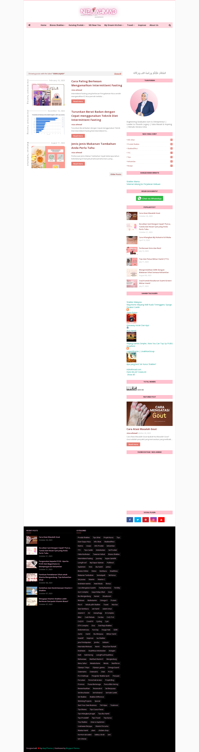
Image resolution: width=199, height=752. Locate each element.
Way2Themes (48, 748)
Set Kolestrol (97, 693)
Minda (106, 663)
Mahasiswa (82, 659)
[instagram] (153, 519)
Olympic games (99, 667)
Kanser (96, 596)
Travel (106, 604)
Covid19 (90, 621)
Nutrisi (80, 546)
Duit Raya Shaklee (105, 625)
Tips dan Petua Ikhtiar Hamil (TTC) (154, 259)
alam (93, 730)
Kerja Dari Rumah (109, 646)
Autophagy (98, 613)
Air (89, 613)
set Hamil (95, 609)
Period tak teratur (95, 680)
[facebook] (130, 519)
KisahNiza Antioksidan (97, 651)
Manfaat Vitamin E (96, 659)
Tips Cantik (88, 550)
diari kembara (83, 609)
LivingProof (82, 562)
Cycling (99, 621)
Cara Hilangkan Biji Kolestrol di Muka (155, 237)
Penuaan (116, 676)
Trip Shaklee (82, 722)
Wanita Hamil (83, 730)
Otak (103, 672)
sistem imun (107, 609)
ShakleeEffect (150, 148)
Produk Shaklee (150, 144)
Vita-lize (115, 604)
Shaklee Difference (97, 697)
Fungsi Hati (106, 630)
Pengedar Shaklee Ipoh (100, 676)
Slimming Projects (84, 701)
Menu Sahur (82, 663)
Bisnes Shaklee (114, 554)
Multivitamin (92, 600)
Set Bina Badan (83, 693)
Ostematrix (82, 672)
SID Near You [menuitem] (95, 25)
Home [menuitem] (43, 25)
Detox (94, 571)
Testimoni (114, 705)
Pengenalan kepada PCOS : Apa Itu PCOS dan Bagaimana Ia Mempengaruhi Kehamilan (53, 564)
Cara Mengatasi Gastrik (87, 588)
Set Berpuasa (110, 688)
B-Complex (109, 613)
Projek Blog (109, 680)
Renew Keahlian (84, 688)
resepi (150, 166)
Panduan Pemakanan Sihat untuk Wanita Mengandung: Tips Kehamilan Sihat (55, 577)
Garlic (80, 634)
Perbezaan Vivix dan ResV (150, 248)
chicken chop (104, 730)
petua (108, 567)
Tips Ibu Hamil (103, 713)
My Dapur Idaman (97, 562)
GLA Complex (83, 592)
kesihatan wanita (84, 583)
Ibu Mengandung (84, 596)
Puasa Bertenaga (94, 684)
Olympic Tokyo (83, 667)
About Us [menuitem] (154, 25)
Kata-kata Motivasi (85, 646)
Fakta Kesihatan (84, 554)
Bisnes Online (83, 571)
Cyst (106, 621)
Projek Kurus (108, 537)
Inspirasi (90, 638)
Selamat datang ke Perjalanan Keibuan (143, 184)
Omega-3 (103, 600)
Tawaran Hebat (99, 554)
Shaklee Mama (133, 181)
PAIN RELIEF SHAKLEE (136, 372)
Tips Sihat (96, 537)
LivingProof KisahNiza (104, 655)
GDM (115, 630)
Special (97, 701)
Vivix (90, 567)
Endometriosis (83, 630)
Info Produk (98, 546)
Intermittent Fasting (85, 558)
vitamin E (81, 613)
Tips (150, 157)
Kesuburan (107, 596)
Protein (113, 600)
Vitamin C (101, 579)
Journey (99, 558)
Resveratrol (97, 688)
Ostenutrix (94, 672)
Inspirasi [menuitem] (142, 25)
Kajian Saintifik (110, 558)
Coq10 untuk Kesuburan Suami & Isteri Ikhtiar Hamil (155, 282)
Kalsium (106, 642)
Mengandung (112, 659)
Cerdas (100, 617)
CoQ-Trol (110, 617)
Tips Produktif (83, 718)
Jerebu (96, 642)
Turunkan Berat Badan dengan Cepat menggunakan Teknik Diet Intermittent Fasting (94, 116)
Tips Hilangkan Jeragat (86, 713)
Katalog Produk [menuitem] (76, 25)
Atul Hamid (131, 330)
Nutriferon (116, 663)
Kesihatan (81, 651)
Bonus (108, 583)
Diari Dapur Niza (84, 542)
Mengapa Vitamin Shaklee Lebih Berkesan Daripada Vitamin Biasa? (53, 600)
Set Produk (112, 550)
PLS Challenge (83, 676)
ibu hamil (99, 567)
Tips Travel (96, 718)
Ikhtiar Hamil (111, 634)
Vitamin (91, 579)
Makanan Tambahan (85, 575)
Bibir (79, 617)
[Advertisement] (99, 48)
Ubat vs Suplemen (97, 722)
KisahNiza (114, 571)
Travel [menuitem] (130, 25)
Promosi (81, 684)
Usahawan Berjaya (85, 726)
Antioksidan (100, 550)
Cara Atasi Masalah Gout (149, 213)
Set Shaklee (82, 697)
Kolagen (112, 651)
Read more (78, 101)
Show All (117, 73)
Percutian (81, 680)
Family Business (105, 588)
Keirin (97, 646)
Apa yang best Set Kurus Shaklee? (141, 364)
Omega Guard (113, 667)
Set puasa (81, 579)
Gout (110, 592)
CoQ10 (80, 621)
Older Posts (115, 174)
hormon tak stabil (84, 734)
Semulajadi (101, 575)
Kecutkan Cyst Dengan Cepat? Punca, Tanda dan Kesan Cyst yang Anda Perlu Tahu (155, 226)
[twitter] (137, 519)
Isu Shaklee (101, 638)
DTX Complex (83, 625)
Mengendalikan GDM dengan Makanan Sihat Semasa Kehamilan (154, 271)
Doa (93, 625)
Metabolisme (95, 663)
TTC (150, 153)
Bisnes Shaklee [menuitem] (57, 25)
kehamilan (150, 161)
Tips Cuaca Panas (96, 709)
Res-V (80, 604)
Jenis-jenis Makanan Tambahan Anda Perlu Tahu (93, 146)
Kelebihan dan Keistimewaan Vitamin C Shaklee (55, 589)
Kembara (103, 571)
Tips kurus (108, 718)
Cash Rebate (89, 617)
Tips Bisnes (82, 709)
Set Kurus (112, 575)
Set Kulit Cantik (111, 693)
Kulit (79, 655)
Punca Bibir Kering (111, 684)
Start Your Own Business (87, 705)
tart (109, 734)
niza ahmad (76, 90)
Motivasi (81, 600)
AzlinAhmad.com (134, 369)
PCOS (110, 672)
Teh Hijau (103, 705)
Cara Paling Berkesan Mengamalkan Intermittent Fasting (96, 83)
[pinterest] (145, 519)
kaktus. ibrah (100, 734)
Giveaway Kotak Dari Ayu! (138, 325)
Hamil (88, 634)
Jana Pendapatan (84, 642)
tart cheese (82, 739)
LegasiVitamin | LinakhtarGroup (140, 351)
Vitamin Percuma (101, 726)
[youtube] (161, 519)
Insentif (80, 638)
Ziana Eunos (132, 312)
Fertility (117, 588)
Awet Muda (98, 583)
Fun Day (95, 630)
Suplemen (81, 567)
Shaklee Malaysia (134, 302)
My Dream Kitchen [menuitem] (113, 25)
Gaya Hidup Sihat (98, 592)
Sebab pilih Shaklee (92, 604)
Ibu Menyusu (98, 634)
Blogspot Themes (72, 748)
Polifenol (110, 562)
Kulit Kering (88, 655)
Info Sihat (150, 140)
